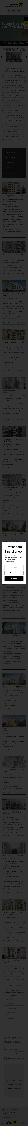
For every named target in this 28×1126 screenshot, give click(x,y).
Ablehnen (14, 567)
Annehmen (14, 578)
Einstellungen (14, 573)
